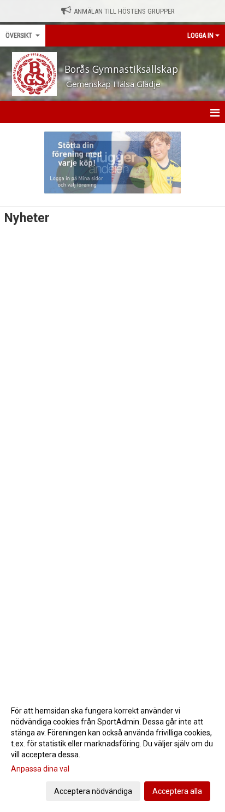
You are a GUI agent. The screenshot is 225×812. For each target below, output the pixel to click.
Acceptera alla (177, 791)
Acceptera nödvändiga (93, 791)
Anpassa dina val (40, 768)
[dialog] (112, 750)
